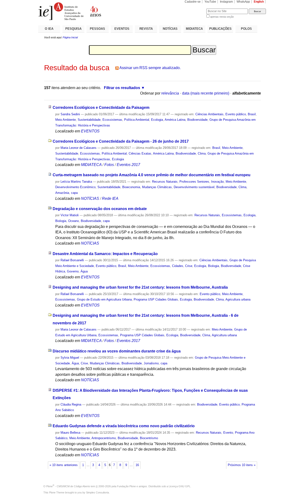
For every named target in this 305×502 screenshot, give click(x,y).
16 (137, 465)
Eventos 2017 (128, 165)
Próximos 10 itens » (241, 465)
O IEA (49, 28)
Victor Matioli (70, 215)
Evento (228, 432)
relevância (170, 93)
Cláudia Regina (71, 404)
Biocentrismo (149, 438)
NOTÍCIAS (170, 28)
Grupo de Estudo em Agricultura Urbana (104, 299)
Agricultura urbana (237, 299)
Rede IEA (110, 198)
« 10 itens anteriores (64, 465)
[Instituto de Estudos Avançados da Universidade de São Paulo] (95, 11)
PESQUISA (73, 28)
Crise (188, 266)
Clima (202, 153)
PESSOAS (97, 28)
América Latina (175, 119)
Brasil (252, 114)
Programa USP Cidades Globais (156, 299)
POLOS (246, 28)
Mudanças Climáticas (157, 187)
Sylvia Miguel (70, 357)
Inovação (217, 181)
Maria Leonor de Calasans (79, 148)
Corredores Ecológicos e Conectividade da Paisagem (101, 107)
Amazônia (62, 193)
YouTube (210, 1)
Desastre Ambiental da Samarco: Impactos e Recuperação (105, 254)
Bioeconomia (131, 187)
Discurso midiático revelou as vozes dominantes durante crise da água (117, 351)
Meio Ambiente (65, 119)
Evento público (235, 114)
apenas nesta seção (222, 16)
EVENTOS (121, 28)
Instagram (226, 1)
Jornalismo (151, 363)
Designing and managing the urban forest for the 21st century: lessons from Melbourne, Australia (140, 287)
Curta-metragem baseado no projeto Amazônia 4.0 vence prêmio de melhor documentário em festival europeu (151, 175)
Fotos (109, 165)
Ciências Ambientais (209, 114)
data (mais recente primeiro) (205, 93)
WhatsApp (243, 1)
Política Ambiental (136, 119)
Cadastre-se (193, 1)
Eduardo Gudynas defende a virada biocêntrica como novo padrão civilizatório (124, 426)
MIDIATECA (194, 28)
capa (74, 193)
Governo (73, 271)
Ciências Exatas (140, 153)
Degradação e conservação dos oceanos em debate (100, 209)
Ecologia (157, 119)
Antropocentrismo (104, 438)
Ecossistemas (112, 119)
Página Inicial (70, 37)
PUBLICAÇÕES (220, 28)
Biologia (60, 221)
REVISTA (146, 28)
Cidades (177, 266)
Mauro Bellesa (70, 432)
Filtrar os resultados (122, 88)
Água (84, 271)
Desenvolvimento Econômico (75, 187)
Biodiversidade (197, 119)
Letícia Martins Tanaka (76, 181)
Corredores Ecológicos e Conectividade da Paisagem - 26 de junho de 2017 (121, 141)
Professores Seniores (194, 181)
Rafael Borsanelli (72, 260)
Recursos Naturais (165, 181)
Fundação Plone (126, 486)
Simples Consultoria (97, 492)
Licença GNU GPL (179, 486)
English (259, 1)
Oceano (73, 221)
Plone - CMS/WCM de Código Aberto (68, 486)
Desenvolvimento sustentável (194, 187)
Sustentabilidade (89, 119)
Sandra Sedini (70, 114)
